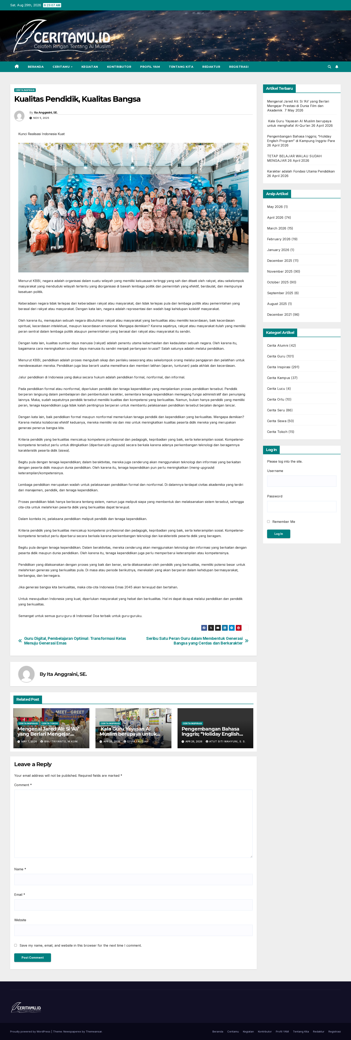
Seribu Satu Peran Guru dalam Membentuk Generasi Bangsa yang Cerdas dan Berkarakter (194, 641)
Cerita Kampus (278, 378)
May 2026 (275, 207)
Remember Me (283, 522)
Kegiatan (89, 67)
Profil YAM (150, 67)
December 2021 (279, 314)
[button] (329, 67)
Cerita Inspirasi (25, 90)
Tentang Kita (181, 67)
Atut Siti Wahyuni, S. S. (227, 741)
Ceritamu (62, 67)
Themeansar (94, 1031)
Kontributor (119, 67)
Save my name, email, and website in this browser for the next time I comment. (81, 945)
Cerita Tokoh (50, 723)
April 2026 (275, 217)
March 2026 (276, 228)
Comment (23, 785)
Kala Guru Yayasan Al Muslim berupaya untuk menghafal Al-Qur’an (128, 734)
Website (20, 920)
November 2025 (280, 271)
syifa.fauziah (137, 741)
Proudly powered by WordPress (30, 1031)
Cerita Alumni (277, 345)
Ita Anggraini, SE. (45, 112)
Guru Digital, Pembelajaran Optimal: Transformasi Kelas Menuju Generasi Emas (75, 641)
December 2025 (279, 261)
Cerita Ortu (275, 399)
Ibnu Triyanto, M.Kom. (61, 741)
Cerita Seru (276, 410)
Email (19, 895)
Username (275, 471)
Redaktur (211, 67)
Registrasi (238, 67)
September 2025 (280, 293)
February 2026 (279, 239)
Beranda (36, 67)
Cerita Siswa (276, 421)
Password (274, 496)
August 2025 (277, 304)
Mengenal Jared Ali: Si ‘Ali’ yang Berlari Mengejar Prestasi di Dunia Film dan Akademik (298, 105)
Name (20, 869)
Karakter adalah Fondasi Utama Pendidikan (301, 171)
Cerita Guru (276, 356)
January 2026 (278, 250)
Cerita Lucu (276, 389)
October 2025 (278, 282)
